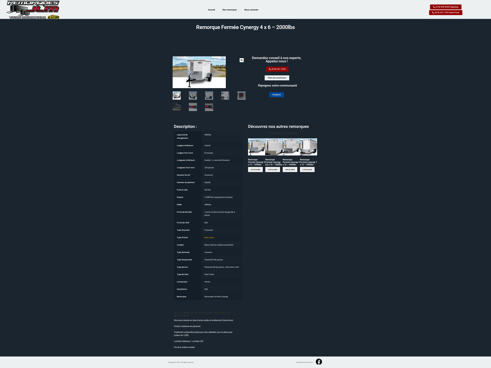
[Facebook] (319, 362)
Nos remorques (230, 10)
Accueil (211, 10)
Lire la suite (255, 169)
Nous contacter (251, 10)
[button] (242, 60)
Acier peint (209, 237)
